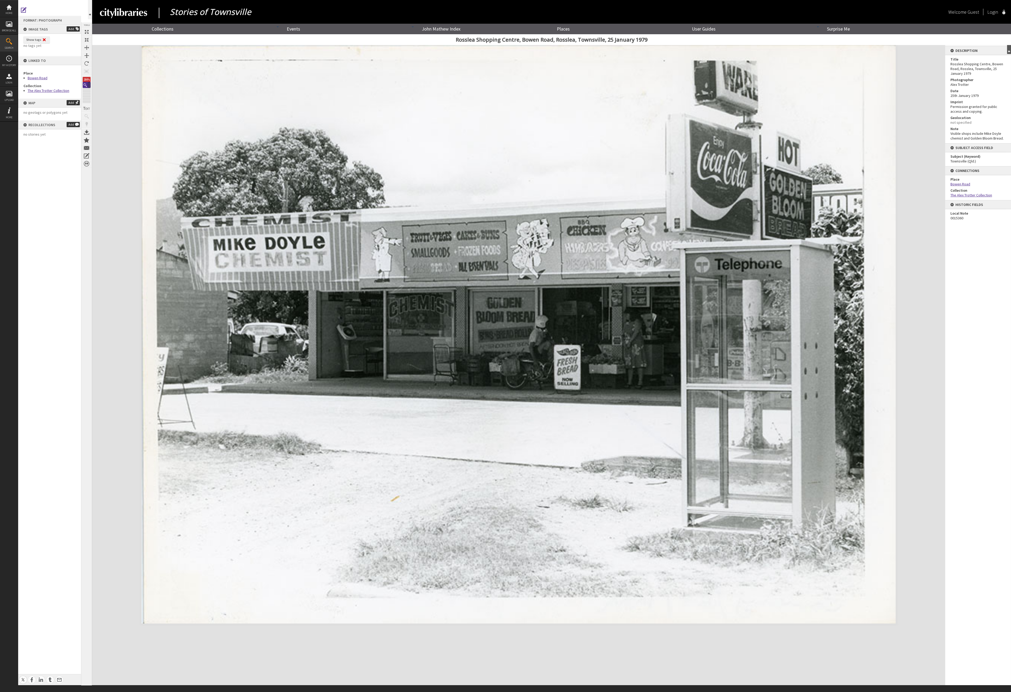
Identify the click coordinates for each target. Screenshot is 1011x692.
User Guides (704, 29)
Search (8, 48)
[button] (87, 85)
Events (293, 29)
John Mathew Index (441, 29)
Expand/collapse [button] (1009, 49)
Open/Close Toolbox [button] (90, 9)
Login (9, 82)
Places (563, 29)
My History (9, 65)
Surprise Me (838, 29)
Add (71, 29)
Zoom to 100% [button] (86, 71)
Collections (163, 29)
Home (9, 13)
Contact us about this (86, 148)
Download (86, 132)
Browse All (9, 30)
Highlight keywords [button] (86, 124)
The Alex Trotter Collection (48, 90)
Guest (973, 12)
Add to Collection (86, 140)
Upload (9, 100)
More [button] (9, 117)
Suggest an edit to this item (24, 10)
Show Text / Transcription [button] (86, 108)
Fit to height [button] (86, 56)
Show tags (33, 40)
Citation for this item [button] (86, 164)
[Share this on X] (23, 677)
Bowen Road (37, 78)
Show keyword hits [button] (86, 116)
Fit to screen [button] (86, 40)
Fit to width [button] (86, 48)
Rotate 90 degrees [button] (86, 63)
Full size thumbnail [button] (86, 32)
